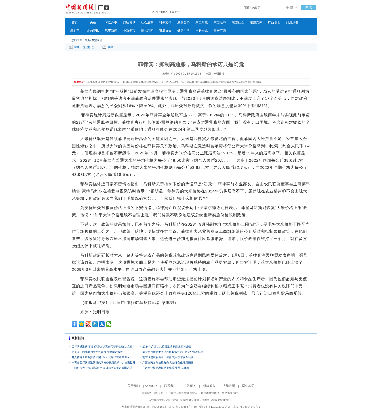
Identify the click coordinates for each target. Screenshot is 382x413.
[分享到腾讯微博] (95, 324)
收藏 (110, 47)
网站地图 (248, 386)
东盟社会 (238, 22)
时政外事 (111, 22)
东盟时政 (201, 22)
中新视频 (129, 30)
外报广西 (220, 30)
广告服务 (190, 386)
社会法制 (147, 22)
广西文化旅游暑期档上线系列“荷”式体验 (165, 367)
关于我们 (134, 386)
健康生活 (183, 30)
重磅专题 (201, 30)
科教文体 (165, 22)
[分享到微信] (109, 324)
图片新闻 (147, 30)
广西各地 (274, 22)
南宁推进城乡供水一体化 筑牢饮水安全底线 (167, 357)
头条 (93, 22)
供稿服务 (209, 386)
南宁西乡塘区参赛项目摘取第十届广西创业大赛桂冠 (172, 351)
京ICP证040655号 (180, 406)
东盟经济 (220, 22)
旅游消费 (292, 22)
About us (151, 386)
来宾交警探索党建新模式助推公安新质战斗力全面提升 (103, 362)
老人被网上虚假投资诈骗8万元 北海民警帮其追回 (101, 357)
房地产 (74, 30)
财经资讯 (129, 22)
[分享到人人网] (102, 324)
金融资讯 (93, 30)
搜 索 (308, 7)
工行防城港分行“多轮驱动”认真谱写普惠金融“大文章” (103, 346)
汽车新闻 (111, 30)
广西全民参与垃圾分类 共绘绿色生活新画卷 (167, 362)
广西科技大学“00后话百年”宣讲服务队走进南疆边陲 (102, 367)
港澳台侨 (183, 22)
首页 (75, 22)
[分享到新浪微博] (88, 324)
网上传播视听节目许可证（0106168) (143, 406)
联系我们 (170, 386)
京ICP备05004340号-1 (246, 406)
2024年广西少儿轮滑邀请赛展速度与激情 (166, 346)
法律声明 (229, 386)
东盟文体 (256, 22)
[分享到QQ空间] (81, 324)
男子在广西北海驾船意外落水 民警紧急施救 (97, 351)
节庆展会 (165, 30)
